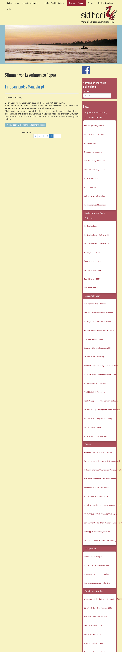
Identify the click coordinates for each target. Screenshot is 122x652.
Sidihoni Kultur (13, 3)
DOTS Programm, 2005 (93, 625)
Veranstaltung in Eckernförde (95, 383)
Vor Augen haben (91, 143)
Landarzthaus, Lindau (92, 427)
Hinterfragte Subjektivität (94, 125)
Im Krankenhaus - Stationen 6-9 (96, 244)
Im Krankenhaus (90, 226)
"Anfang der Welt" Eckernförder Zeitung (100, 540)
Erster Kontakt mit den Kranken (96, 574)
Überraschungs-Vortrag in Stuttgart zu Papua (100, 410)
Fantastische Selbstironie (94, 134)
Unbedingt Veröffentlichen (94, 196)
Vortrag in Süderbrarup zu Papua (97, 321)
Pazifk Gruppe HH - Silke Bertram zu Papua (100, 401)
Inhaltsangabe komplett (93, 556)
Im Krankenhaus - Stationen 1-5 (96, 235)
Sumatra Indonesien (31, 3)
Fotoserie (89, 218)
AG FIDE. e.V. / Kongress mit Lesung (98, 418)
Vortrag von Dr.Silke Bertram (95, 436)
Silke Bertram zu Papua (93, 339)
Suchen (86, 91)
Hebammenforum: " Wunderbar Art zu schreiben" (100, 470)
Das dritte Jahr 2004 (92, 279)
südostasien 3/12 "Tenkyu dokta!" (97, 496)
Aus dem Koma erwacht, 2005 (96, 617)
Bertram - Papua (76, 3)
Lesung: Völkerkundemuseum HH (97, 348)
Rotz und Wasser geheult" (94, 169)
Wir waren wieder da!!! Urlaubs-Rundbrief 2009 (100, 599)
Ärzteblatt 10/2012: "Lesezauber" (97, 487)
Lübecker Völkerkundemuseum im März (100, 374)
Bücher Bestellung (106, 3)
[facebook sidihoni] (85, 69)
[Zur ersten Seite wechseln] (35, 136)
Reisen (91, 3)
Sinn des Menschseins (93, 152)
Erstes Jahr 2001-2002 (92, 252)
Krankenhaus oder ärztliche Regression (100, 583)
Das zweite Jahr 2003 (92, 270)
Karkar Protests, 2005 (92, 634)
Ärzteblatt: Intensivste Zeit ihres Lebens (100, 479)
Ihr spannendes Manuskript (24, 87)
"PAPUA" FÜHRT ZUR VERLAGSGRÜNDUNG (100, 514)
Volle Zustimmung (91, 178)
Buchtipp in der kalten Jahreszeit (97, 531)
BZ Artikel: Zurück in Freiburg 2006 (98, 608)
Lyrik (9, 9)
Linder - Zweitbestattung (54, 3)
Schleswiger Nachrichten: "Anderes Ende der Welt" (100, 523)
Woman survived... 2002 (93, 643)
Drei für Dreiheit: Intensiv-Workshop (98, 313)
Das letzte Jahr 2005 (92, 288)
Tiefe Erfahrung (90, 187)
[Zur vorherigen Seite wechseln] (39, 136)
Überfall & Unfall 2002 (93, 261)
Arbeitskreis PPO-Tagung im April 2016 (99, 330)
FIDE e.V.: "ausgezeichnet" (94, 161)
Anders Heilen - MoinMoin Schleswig (98, 452)
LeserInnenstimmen (94, 117)
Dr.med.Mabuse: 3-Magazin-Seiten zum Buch (100, 461)
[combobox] (97, 95)
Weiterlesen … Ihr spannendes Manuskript (26, 125)
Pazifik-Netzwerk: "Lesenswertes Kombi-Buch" (100, 505)
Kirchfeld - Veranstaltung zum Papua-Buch (100, 365)
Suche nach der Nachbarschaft (96, 565)
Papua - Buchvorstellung (96, 112)
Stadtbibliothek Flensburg (94, 392)
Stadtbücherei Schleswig (94, 357)
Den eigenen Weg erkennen (95, 304)
